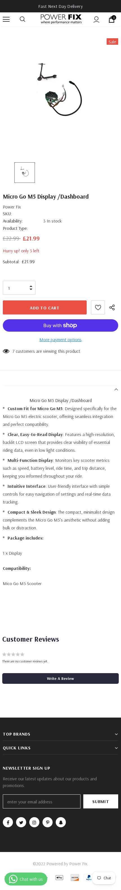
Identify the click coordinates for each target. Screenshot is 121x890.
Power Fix (12, 207)
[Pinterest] (47, 822)
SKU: (7, 213)
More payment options (60, 339)
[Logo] (61, 19)
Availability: (13, 221)
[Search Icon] (28, 19)
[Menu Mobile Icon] (6, 19)
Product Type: (15, 228)
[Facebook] (8, 822)
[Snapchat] (61, 822)
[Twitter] (21, 822)
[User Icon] (96, 20)
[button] (60, 678)
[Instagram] (34, 822)
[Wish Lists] (98, 307)
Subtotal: (11, 261)
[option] (60, 96)
